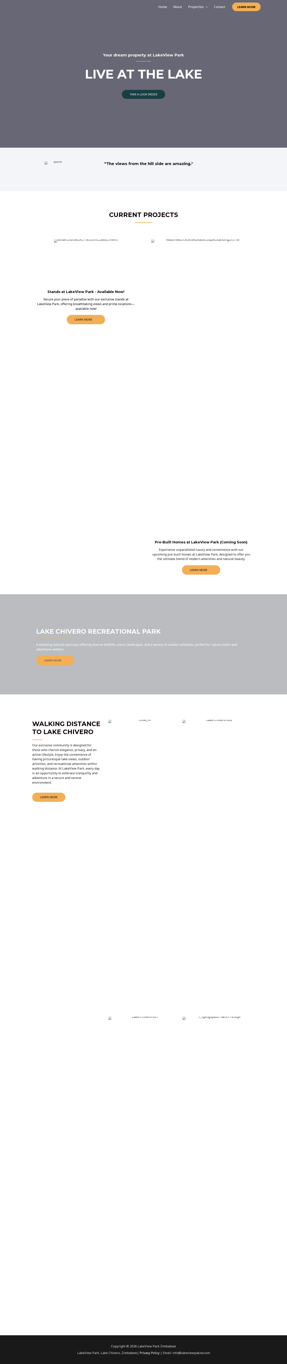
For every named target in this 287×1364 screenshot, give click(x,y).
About (177, 7)
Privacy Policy (150, 1353)
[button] (143, 94)
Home (162, 7)
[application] (206, 7)
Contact (219, 7)
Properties (196, 7)
